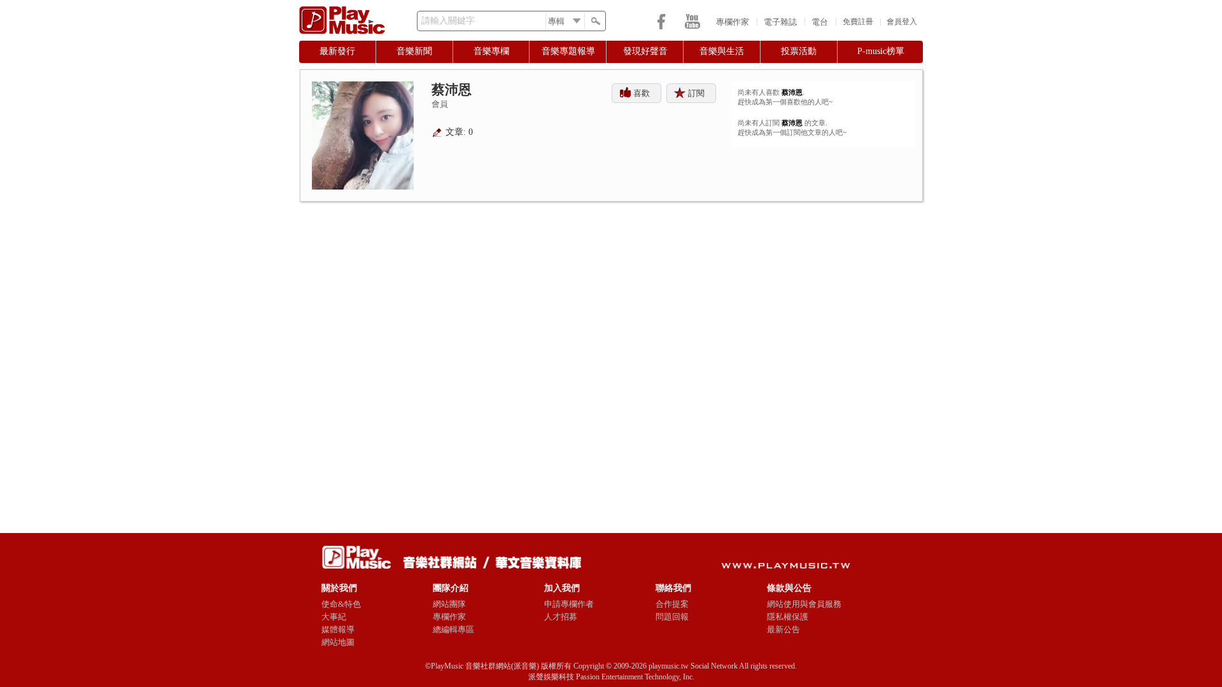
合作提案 (672, 604)
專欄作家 (732, 22)
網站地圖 (338, 642)
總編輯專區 (453, 629)
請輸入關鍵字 (448, 20)
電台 (819, 22)
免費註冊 (858, 21)
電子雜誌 (780, 22)
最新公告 (783, 629)
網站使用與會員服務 (804, 604)
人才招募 (560, 616)
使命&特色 (341, 604)
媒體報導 (338, 629)
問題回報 (672, 616)
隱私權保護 (787, 616)
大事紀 (333, 616)
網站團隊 (449, 604)
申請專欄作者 (569, 604)
